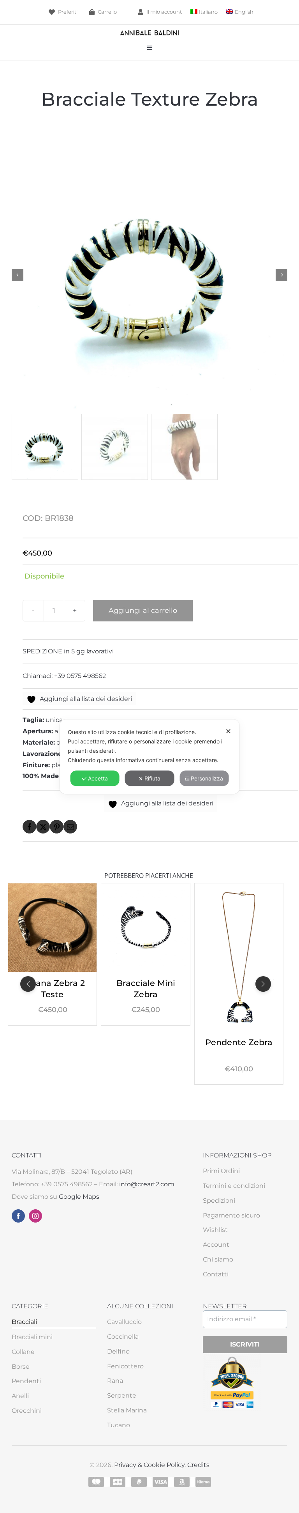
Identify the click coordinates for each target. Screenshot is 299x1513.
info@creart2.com (146, 1184)
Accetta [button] (98, 778)
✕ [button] (228, 731)
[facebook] (18, 1216)
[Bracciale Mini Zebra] (52, 888)
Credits (198, 1465)
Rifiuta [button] (152, 778)
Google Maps (79, 1196)
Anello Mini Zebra (238, 983)
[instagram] (35, 1216)
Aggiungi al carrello (143, 610)
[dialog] (149, 756)
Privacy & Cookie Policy (149, 1465)
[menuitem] (204, 11)
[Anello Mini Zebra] (239, 888)
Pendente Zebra (145, 1042)
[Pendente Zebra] (145, 888)
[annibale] (149, 32)
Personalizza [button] (207, 778)
